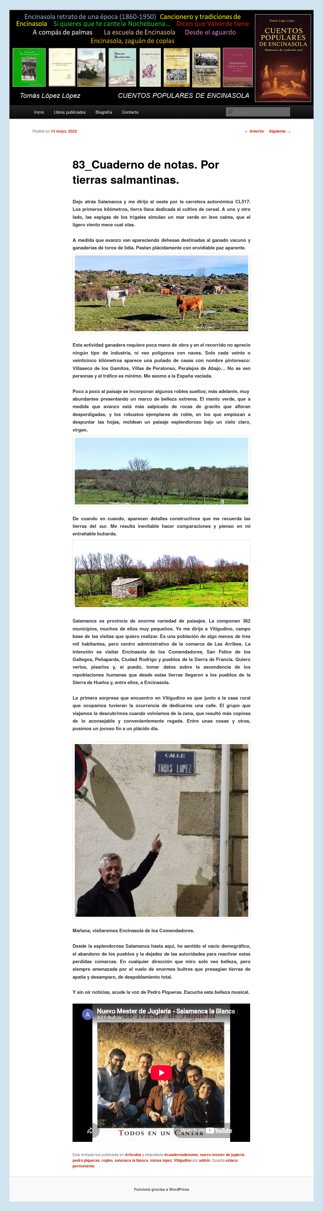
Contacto (130, 112)
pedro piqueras (86, 1160)
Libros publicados (70, 112)
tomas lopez (161, 1160)
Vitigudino (182, 1160)
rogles (107, 1160)
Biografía (104, 112)
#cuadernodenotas (181, 1154)
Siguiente (280, 131)
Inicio (39, 112)
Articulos (133, 1154)
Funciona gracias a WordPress (161, 1189)
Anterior (254, 131)
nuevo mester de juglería (222, 1154)
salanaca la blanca (131, 1160)
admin (204, 1160)
